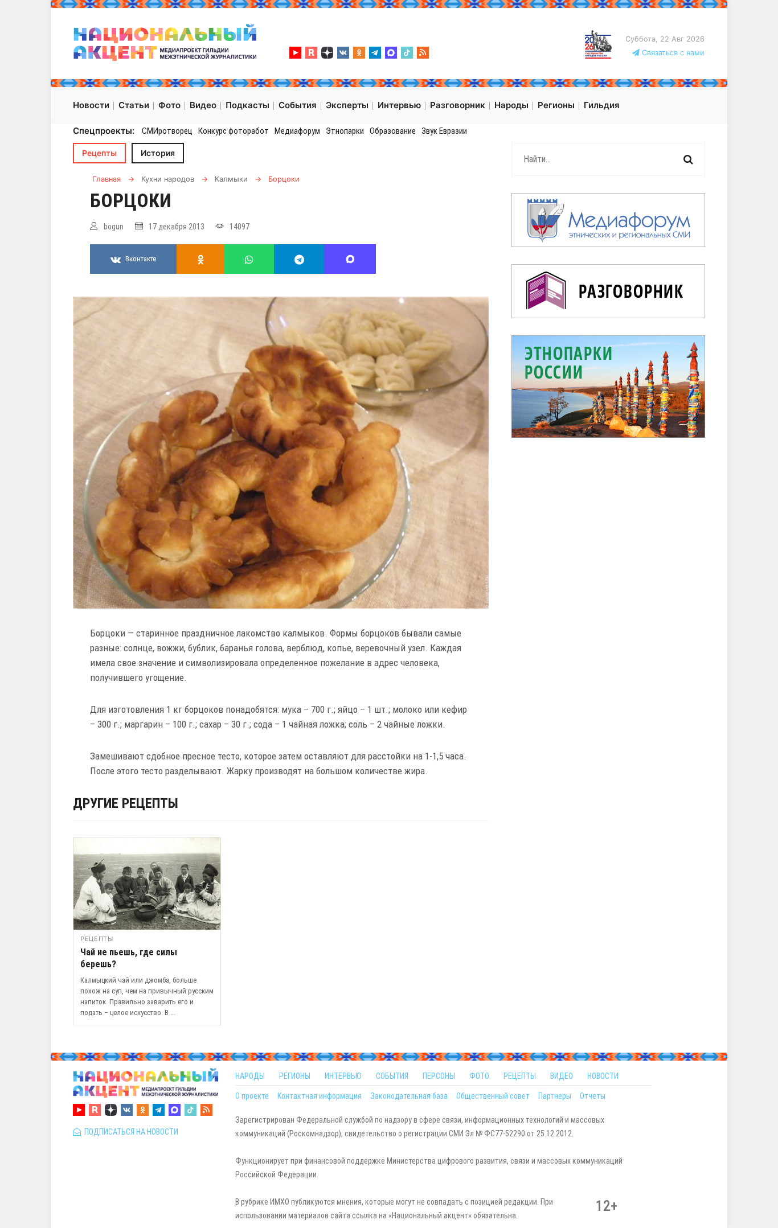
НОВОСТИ (603, 1076)
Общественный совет (493, 1095)
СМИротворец (167, 131)
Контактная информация (319, 1095)
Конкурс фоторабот (233, 131)
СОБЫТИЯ (392, 1076)
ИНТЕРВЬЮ (343, 1076)
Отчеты (592, 1095)
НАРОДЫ (250, 1076)
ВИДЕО (561, 1076)
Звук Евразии (444, 131)
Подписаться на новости (129, 1131)
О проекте (252, 1095)
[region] (281, 934)
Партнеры (554, 1095)
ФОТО (479, 1076)
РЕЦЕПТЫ (519, 1076)
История (158, 153)
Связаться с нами (672, 52)
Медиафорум (297, 131)
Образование (393, 131)
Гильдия (602, 105)
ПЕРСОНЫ (439, 1076)
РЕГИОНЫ (294, 1076)
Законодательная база (409, 1095)
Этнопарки (345, 131)
